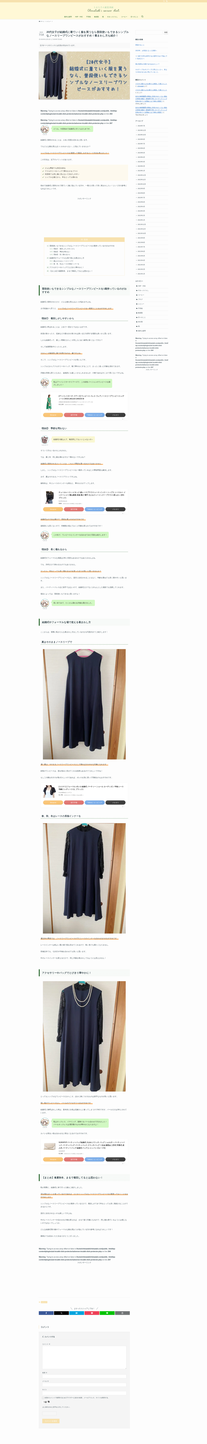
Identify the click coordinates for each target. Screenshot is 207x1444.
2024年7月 (141, 126)
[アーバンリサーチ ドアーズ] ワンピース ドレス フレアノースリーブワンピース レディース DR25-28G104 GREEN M (91, 397)
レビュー (44, 1302)
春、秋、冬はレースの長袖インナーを (66, 264)
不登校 (140, 308)
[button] (46, 1313)
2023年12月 (142, 130)
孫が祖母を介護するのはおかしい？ (147, 64)
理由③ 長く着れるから (62, 254)
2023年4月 (141, 157)
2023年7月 (141, 144)
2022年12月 (142, 175)
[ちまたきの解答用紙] (103, 9)
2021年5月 (141, 256)
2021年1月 (141, 274)
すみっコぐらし (143, 290)
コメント (46, 1344)
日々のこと (142, 317)
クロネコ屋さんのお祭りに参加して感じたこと (151, 84)
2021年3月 (141, 265)
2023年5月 (141, 153)
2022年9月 (141, 188)
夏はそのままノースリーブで (63, 261)
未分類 (140, 322)
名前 (44, 1373)
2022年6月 (141, 202)
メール (45, 1381)
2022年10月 (142, 184)
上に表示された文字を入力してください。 (56, 1407)
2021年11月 (142, 229)
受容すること (139, 45)
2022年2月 (141, 215)
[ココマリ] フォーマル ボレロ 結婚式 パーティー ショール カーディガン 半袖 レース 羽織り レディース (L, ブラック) (91, 788)
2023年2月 (141, 166)
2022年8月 (141, 193)
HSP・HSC (142, 286)
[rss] (166, 1)
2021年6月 (141, 251)
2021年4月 (141, 260)
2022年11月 (142, 179)
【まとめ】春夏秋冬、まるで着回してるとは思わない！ (71, 271)
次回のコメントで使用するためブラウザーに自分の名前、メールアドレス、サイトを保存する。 (77, 1398)
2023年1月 (141, 170)
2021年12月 (142, 224)
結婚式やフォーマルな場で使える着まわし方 (67, 258)
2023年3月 (141, 162)
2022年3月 (141, 211)
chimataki (140, 86)
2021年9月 (141, 238)
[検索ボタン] (142, 16)
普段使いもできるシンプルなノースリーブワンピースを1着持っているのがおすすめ (82, 246)
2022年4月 (141, 206)
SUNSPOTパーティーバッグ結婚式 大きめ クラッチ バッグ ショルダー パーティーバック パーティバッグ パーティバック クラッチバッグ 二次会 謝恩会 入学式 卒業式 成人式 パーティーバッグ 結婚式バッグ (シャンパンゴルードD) (92, 1145)
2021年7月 (141, 247)
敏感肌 (140, 313)
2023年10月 (142, 135)
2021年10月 (142, 233)
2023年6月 (141, 148)
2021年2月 (141, 269)
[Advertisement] (84, 215)
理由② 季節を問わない (62, 252)
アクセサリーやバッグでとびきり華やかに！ (67, 267)
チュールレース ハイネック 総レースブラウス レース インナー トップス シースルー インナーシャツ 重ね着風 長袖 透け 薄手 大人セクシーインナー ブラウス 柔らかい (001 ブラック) (92, 495)
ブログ (140, 299)
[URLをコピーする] (122, 1313)
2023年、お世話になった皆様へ (146, 50)
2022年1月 (141, 220)
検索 (165, 32)
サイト (44, 1389)
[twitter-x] (164, 1)
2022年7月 (141, 197)
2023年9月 (141, 139)
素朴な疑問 (142, 331)
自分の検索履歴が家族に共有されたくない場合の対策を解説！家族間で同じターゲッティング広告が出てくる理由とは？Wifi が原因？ (151, 98)
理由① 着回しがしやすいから (64, 249)
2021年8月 (141, 242)
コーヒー (141, 295)
